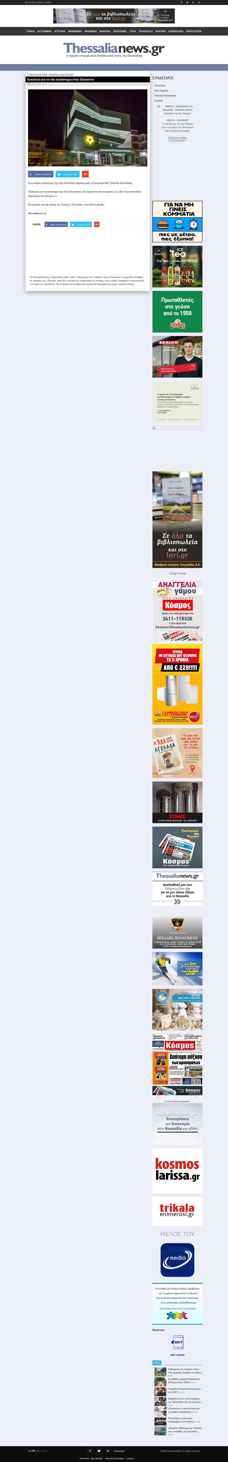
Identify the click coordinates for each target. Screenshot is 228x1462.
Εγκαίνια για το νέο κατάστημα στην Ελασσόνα (60, 79)
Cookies (158, 100)
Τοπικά (30, 31)
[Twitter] (99, 1451)
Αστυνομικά (44, 31)
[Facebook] (90, 1451)
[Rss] (108, 1451)
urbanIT (43, 1451)
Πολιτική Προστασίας (165, 95)
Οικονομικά (75, 31)
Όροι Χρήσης (161, 90)
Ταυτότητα (159, 85)
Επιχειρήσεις (176, 31)
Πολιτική (160, 31)
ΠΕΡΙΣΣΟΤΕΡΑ (193, 31)
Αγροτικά (59, 31)
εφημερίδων (185, 1101)
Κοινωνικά (91, 31)
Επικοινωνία (119, 1451)
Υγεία (132, 31)
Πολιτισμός (120, 31)
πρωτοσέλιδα (172, 1101)
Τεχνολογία (146, 31)
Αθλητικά (104, 31)
